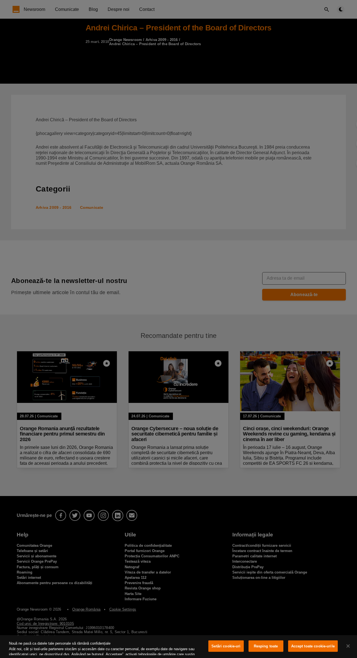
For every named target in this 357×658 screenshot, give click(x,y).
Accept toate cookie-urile (313, 646)
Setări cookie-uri (225, 646)
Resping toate (266, 646)
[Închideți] (348, 646)
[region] (178, 646)
